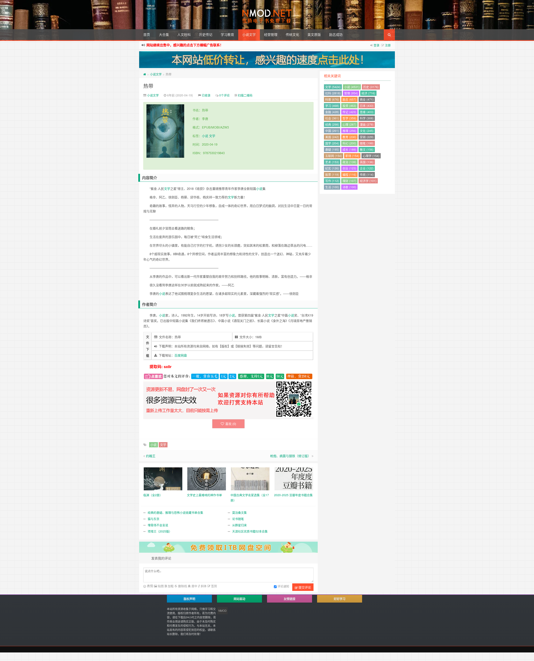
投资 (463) (349, 105)
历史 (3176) (371, 87)
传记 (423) (349, 112)
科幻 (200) (349, 143)
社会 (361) (332, 118)
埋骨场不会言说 (158, 525)
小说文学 (249, 34)
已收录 (206, 95)
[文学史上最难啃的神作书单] (206, 478)
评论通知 (283, 586)
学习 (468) (332, 105)
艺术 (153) (332, 162)
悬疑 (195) (332, 149)
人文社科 (184, 34)
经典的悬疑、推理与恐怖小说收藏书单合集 (175, 512)
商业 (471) (367, 99)
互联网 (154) (333, 156)
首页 (146, 34)
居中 (194, 586)
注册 (388, 45)
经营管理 (270, 34)
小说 (205, 136)
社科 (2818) (333, 93)
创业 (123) (349, 168)
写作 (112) (332, 181)
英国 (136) (367, 162)
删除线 (182, 586)
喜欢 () (230, 423)
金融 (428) (332, 112)
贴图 (160, 586)
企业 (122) (367, 168)
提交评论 (304, 587)
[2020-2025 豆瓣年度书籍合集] (294, 478)
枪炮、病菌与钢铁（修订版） (290, 456)
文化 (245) (367, 131)
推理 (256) (349, 131)
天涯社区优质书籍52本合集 (250, 531)
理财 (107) (349, 181)
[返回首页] (144, 74)
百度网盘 (180, 355)
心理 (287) (349, 124)
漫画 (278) (367, 124)
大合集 (164, 34)
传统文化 (292, 34)
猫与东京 (153, 519)
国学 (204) (332, 143)
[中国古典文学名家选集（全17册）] (250, 478)
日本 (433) (367, 105)
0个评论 (224, 95)
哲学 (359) (349, 118)
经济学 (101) (368, 181)
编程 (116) (349, 174)
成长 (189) (349, 149)
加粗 (170, 586)
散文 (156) (367, 149)
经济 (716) (368, 93)
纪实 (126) (332, 168)
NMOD (222, 611)
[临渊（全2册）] (163, 478)
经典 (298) (332, 124)
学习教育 (227, 34)
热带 (148, 85)
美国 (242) (332, 137)
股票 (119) (332, 174)
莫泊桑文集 (239, 512)
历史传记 (205, 34)
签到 (213, 586)
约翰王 (150, 456)
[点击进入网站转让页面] (267, 59)
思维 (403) (367, 112)
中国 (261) (332, 131)
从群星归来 (239, 525)
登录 (376, 45)
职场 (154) (352, 156)
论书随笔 (238, 519)
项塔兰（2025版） (160, 531)
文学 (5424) (333, 87)
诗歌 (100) (349, 187)
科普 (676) (332, 99)
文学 (212, 136)
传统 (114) (367, 174)
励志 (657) (349, 99)
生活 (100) (332, 187)
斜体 (203, 586)
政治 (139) (349, 162)
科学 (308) (367, 118)
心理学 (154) (371, 156)
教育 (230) (349, 137)
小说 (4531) (352, 87)
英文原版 (314, 34)
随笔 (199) (367, 143)
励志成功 (336, 34)
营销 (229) (367, 137)
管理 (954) (351, 93)
